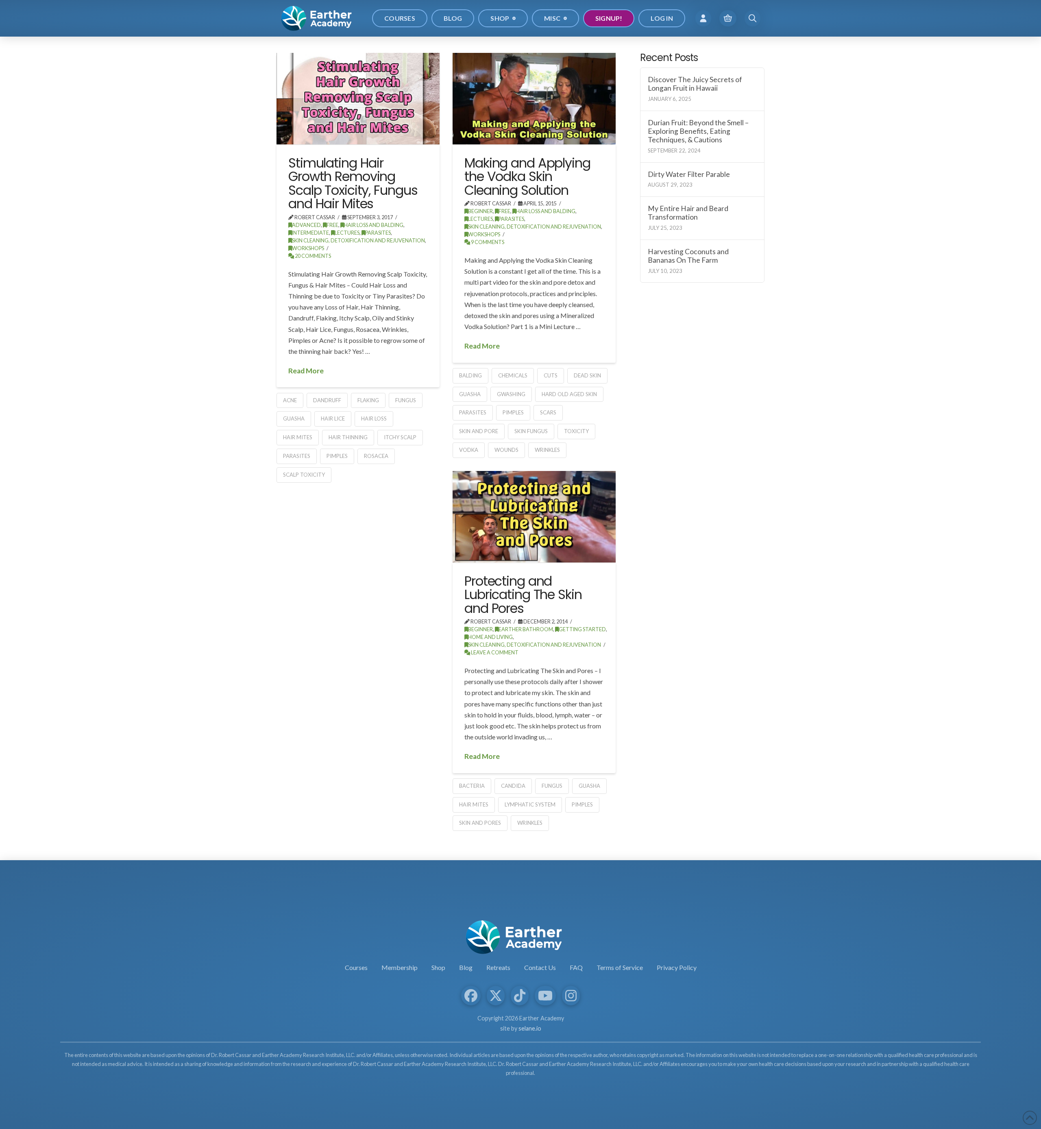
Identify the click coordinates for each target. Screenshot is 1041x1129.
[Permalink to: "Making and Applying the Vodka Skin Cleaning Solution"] (534, 98)
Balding (470, 375)
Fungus (405, 400)
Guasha (294, 418)
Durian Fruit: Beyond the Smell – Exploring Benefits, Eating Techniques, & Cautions (698, 131)
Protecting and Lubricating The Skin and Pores (523, 594)
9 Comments (487, 242)
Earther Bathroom (526, 629)
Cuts (551, 375)
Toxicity (576, 431)
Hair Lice (333, 418)
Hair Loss (374, 418)
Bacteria (472, 785)
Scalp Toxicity (304, 474)
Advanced (306, 225)
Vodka (468, 450)
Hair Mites (297, 437)
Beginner (480, 211)
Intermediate (310, 233)
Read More (306, 370)
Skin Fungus (531, 431)
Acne (290, 400)
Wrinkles (547, 450)
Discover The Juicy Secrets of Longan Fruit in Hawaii (695, 83)
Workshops (308, 248)
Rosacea (376, 456)
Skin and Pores (480, 823)
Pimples (337, 456)
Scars (548, 412)
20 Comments (312, 256)
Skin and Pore (478, 431)
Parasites (378, 233)
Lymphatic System (530, 804)
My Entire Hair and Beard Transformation (688, 212)
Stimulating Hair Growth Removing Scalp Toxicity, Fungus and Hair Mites (352, 183)
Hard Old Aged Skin (569, 394)
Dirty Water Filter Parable (689, 174)
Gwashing (511, 394)
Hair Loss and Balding (373, 225)
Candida (513, 785)
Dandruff (327, 400)
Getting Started (582, 629)
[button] (703, 18)
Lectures (347, 233)
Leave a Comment (494, 653)
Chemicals (512, 375)
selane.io (529, 1028)
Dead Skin (587, 375)
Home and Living (490, 637)
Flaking (368, 400)
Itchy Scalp (400, 437)
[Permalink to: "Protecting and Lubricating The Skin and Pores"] (534, 516)
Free (332, 225)
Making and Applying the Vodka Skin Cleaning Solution (527, 176)
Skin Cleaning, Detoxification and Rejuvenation (358, 241)
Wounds (506, 450)
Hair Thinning (348, 437)
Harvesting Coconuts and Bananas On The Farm (688, 255)
